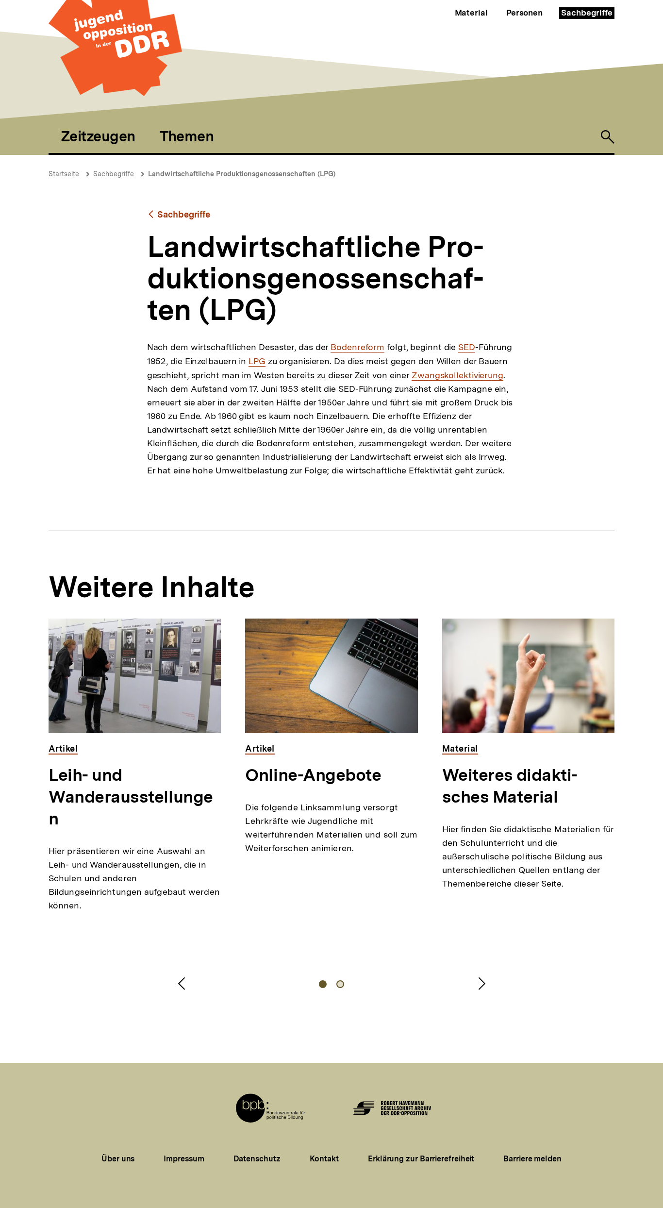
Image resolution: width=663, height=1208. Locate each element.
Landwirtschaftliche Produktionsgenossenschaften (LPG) (241, 174)
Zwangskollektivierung (457, 375)
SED (466, 347)
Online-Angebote (313, 775)
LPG (257, 361)
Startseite (64, 174)
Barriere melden (532, 1158)
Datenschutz (257, 1158)
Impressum (184, 1158)
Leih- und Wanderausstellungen (131, 797)
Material (471, 12)
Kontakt (324, 1158)
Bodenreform (357, 347)
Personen (524, 12)
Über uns (117, 1158)
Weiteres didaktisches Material (510, 786)
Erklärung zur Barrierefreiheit (421, 1158)
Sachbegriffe (587, 12)
